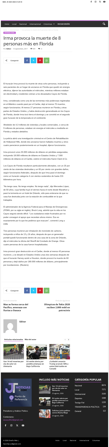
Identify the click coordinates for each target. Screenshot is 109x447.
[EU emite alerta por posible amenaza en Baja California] (36, 351)
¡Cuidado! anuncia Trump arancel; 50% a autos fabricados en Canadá (58, 365)
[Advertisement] (37, 74)
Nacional (23, 24)
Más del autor (30, 339)
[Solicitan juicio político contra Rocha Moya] (44, 413)
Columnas (48, 24)
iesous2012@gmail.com (13, 420)
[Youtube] (104, 2)
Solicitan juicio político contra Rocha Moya (61, 411)
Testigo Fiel (79, 403)
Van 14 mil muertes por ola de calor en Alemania (13, 363)
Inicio (7, 24)
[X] (100, 2)
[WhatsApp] (46, 60)
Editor (8, 49)
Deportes (78, 398)
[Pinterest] (40, 60)
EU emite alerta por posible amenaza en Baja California (35, 363)
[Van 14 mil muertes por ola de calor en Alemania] (13, 351)
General (78, 411)
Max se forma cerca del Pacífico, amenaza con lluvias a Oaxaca (15, 307)
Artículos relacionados (13, 339)
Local (14, 24)
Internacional (35, 24)
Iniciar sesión (63, 24)
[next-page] (68, 339)
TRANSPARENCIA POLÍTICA (87, 407)
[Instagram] (95, 2)
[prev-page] (65, 339)
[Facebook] (91, 2)
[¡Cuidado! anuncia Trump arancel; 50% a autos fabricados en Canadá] (59, 351)
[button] (104, 24)
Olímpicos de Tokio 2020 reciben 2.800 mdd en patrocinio (57, 307)
